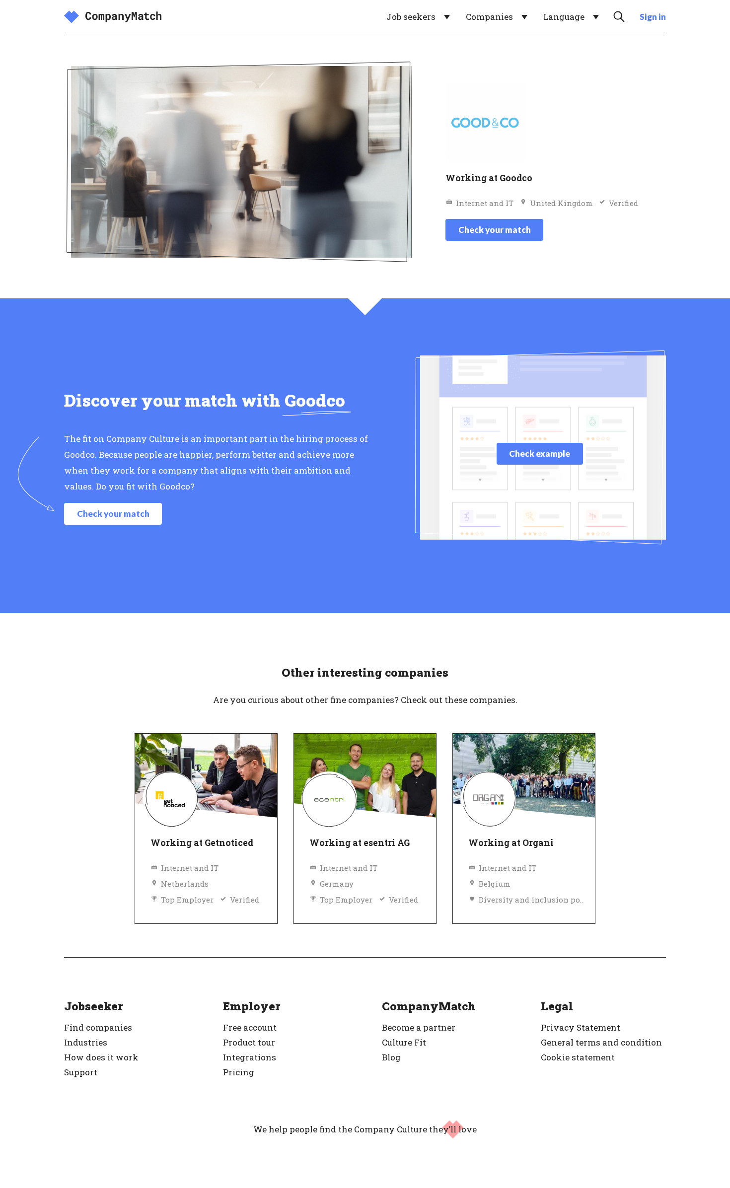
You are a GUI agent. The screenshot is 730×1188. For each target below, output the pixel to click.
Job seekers (411, 16)
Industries (85, 1042)
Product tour (249, 1042)
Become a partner (418, 1027)
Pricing (238, 1072)
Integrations (249, 1057)
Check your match (494, 229)
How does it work (101, 1057)
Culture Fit (404, 1042)
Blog (391, 1057)
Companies (489, 16)
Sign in (653, 16)
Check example (539, 453)
